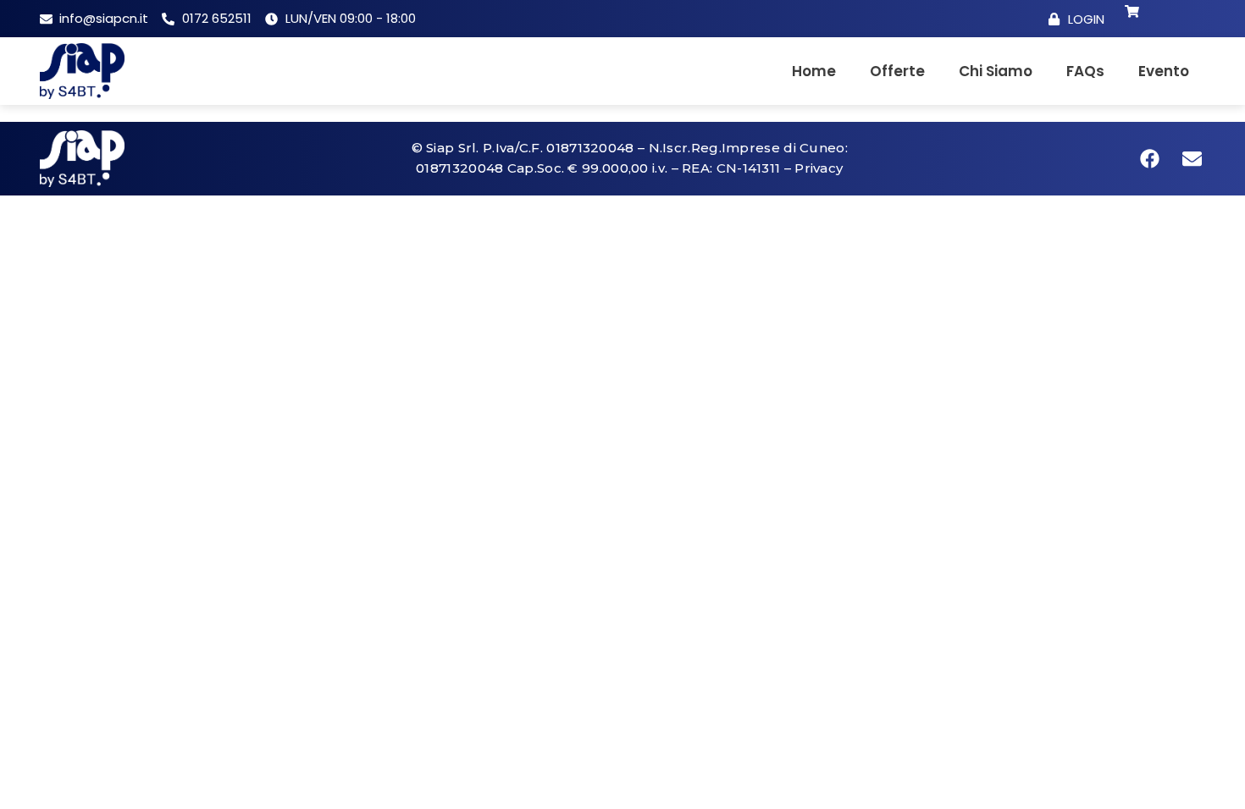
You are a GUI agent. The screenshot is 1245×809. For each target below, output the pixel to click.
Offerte (897, 71)
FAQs (1085, 71)
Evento (1163, 71)
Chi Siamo (995, 71)
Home (814, 71)
